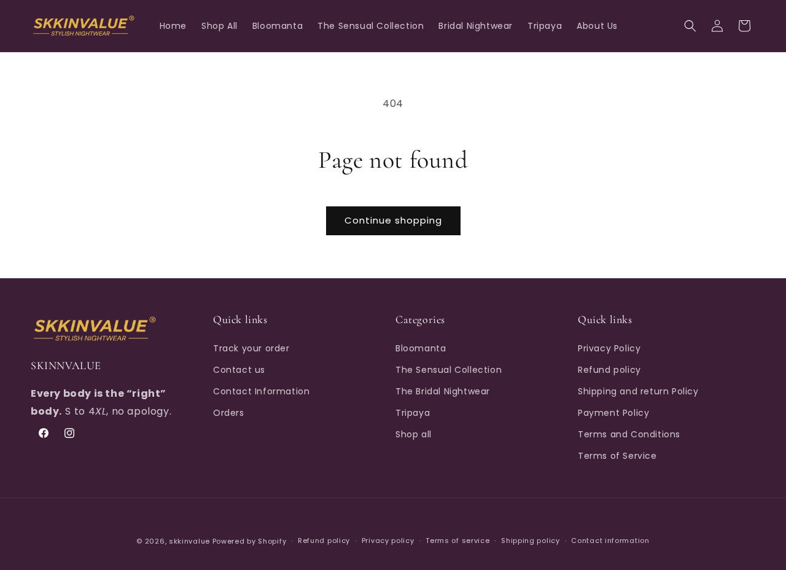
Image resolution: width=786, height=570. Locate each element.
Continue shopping (393, 220)
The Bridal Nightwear (442, 391)
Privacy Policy (609, 348)
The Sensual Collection (448, 369)
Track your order (251, 348)
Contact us (239, 369)
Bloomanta (420, 348)
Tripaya (412, 413)
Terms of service (457, 541)
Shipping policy (530, 541)
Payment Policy (613, 413)
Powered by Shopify (249, 541)
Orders (228, 413)
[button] (690, 25)
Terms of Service (617, 456)
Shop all (413, 434)
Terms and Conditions (629, 434)
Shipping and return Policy (638, 391)
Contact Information (261, 391)
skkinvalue (189, 541)
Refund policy (609, 369)
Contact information (610, 541)
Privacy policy (388, 541)
